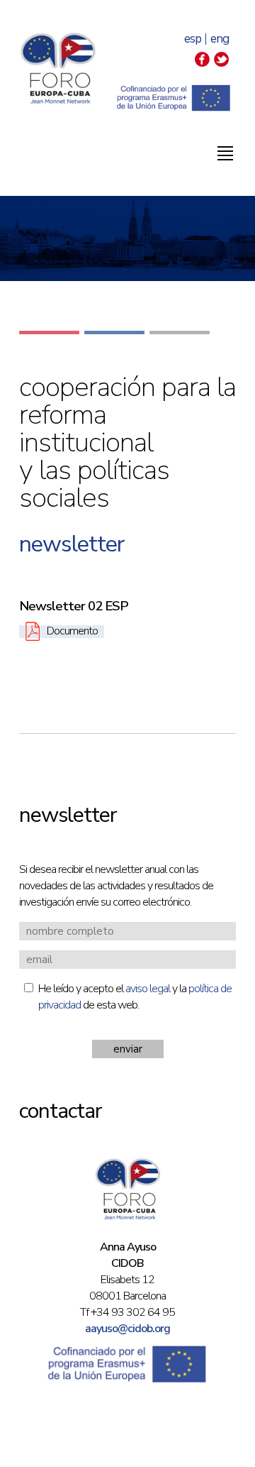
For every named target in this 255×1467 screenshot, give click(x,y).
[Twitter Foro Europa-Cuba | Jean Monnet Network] (221, 63)
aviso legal (147, 988)
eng (219, 39)
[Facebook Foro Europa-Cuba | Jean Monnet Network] (202, 63)
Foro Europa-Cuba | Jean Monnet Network (58, 68)
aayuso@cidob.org (127, 1328)
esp (192, 39)
